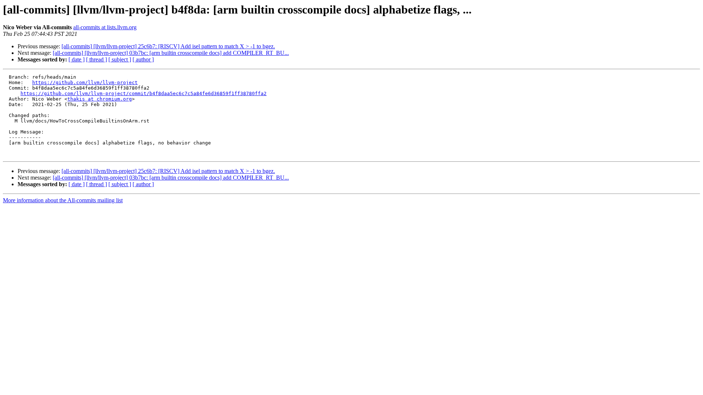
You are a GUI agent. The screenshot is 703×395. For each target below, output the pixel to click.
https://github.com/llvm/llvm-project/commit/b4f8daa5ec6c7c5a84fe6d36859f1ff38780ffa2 (144, 93)
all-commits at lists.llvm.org (105, 27)
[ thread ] (96, 59)
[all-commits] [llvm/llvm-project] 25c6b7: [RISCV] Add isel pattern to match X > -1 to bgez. (168, 46)
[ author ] (143, 59)
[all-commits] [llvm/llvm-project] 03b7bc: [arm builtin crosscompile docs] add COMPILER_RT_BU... (171, 53)
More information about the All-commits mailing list (63, 200)
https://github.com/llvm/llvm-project (85, 82)
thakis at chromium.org (99, 99)
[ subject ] (119, 59)
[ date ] (76, 59)
